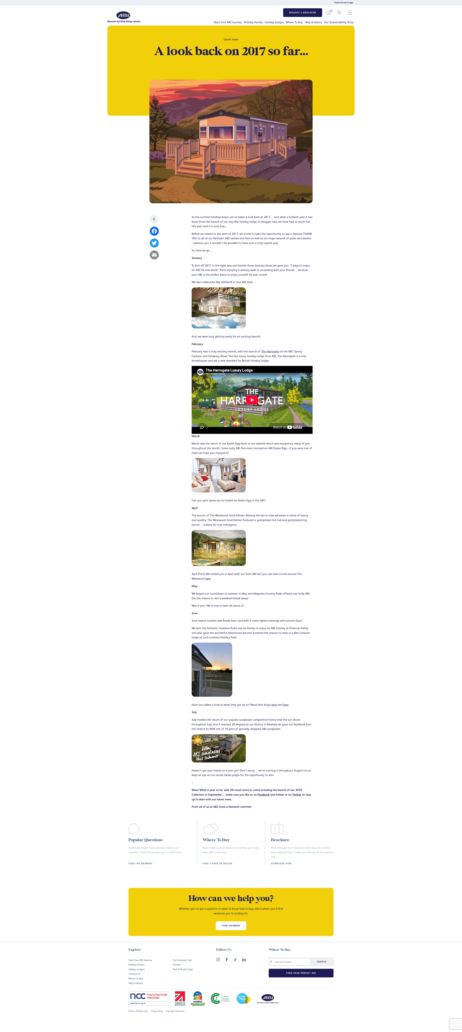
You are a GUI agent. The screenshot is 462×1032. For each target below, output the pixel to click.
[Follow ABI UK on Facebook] (226, 959)
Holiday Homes (253, 22)
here (208, 578)
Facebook (264, 794)
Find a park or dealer (217, 863)
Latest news (231, 39)
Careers (177, 964)
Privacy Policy (157, 1011)
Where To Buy (294, 22)
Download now (281, 863)
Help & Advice (313, 22)
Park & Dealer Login (343, 2)
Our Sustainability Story (339, 22)
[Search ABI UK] (339, 12)
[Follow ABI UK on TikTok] (235, 959)
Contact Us (134, 973)
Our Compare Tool (182, 960)
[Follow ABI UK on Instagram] (218, 959)
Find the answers (140, 863)
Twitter (296, 794)
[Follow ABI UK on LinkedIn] (244, 959)
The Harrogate (270, 351)
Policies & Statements (138, 1011)
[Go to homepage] (136, 17)
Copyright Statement (175, 1011)
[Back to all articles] (153, 219)
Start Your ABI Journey (228, 22)
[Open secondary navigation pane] (350, 12)
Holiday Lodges (274, 22)
